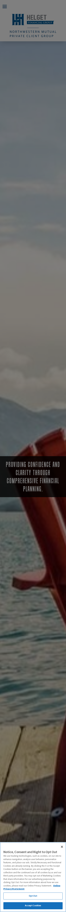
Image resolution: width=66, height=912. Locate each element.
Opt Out (33, 896)
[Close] (62, 847)
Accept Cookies (33, 906)
